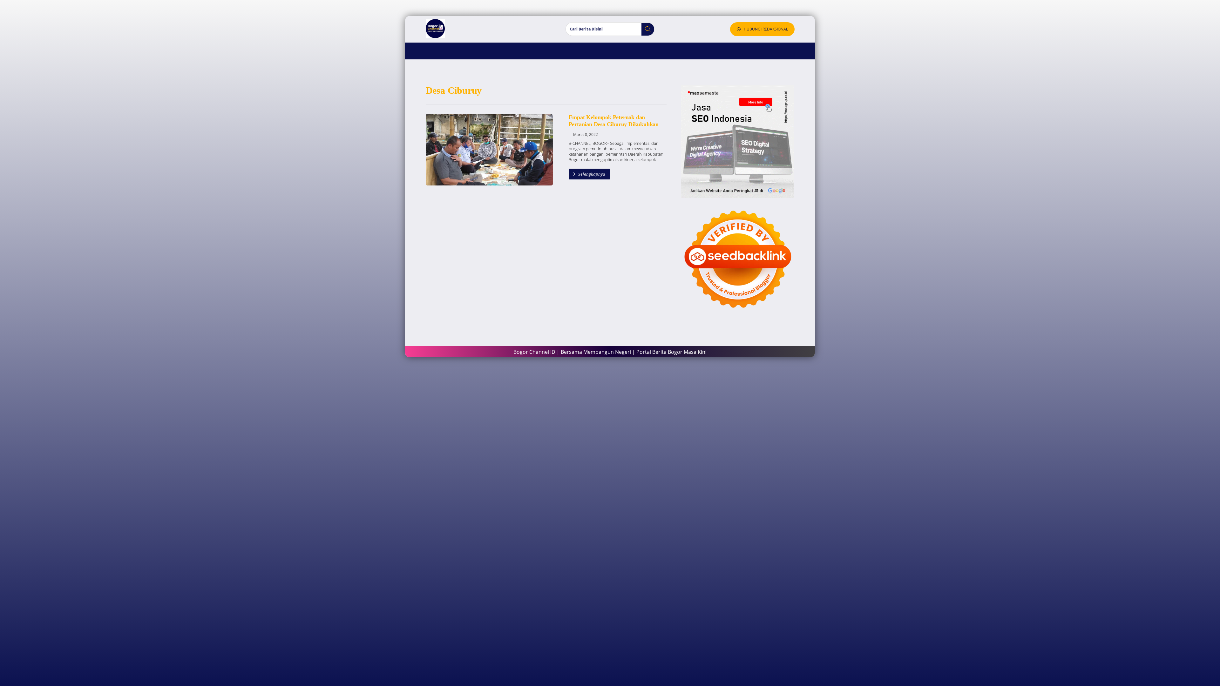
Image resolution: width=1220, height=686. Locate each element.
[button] (645, 29)
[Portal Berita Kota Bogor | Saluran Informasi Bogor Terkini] (435, 28)
